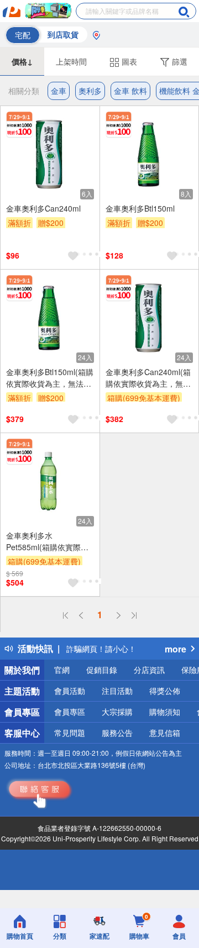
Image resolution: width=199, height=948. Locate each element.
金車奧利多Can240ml (43, 208)
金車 (58, 90)
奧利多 (90, 90)
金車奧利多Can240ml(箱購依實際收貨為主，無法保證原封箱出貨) (148, 377)
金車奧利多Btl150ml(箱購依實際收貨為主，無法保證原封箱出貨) (49, 377)
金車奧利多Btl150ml (140, 208)
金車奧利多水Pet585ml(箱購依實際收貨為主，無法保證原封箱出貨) (48, 541)
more (175, 648)
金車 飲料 (130, 90)
